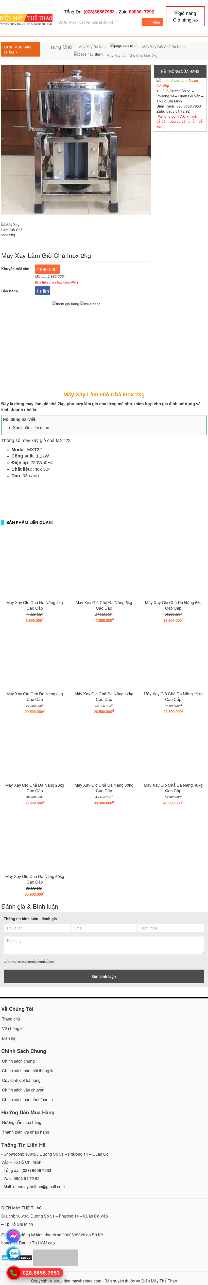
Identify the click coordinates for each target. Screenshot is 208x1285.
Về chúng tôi (13, 1028)
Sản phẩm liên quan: (31, 428)
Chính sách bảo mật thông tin (28, 1070)
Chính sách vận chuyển (23, 1090)
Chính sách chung (18, 1061)
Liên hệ (8, 1038)
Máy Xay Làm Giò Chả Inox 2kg (104, 394)
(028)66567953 (99, 11)
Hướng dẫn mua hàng (21, 1122)
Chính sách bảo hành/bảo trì (27, 1099)
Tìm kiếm (152, 22)
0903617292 (141, 11)
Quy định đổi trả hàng (21, 1080)
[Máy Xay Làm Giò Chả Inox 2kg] (16, 233)
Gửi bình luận (104, 976)
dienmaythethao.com (82, 1281)
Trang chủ (11, 1019)
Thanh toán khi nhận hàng (25, 1132)
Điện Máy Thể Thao (159, 1281)
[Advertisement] (104, 352)
